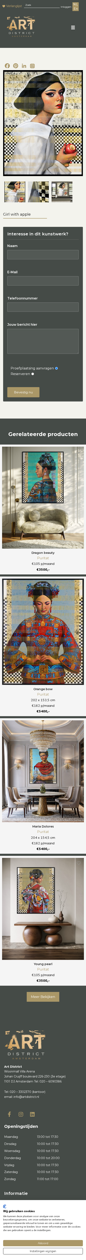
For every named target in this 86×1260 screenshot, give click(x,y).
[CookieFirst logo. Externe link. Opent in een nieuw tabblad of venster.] (4, 1206)
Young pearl (43, 964)
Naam (12, 246)
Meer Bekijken (43, 997)
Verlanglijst (14, 6)
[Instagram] (32, 66)
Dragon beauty (43, 553)
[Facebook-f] (9, 1114)
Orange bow (43, 689)
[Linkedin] (32, 1114)
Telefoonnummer (22, 298)
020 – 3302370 (20, 1092)
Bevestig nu (23, 392)
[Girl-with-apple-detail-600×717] (38, 191)
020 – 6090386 (50, 1081)
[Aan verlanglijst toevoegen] (78, 451)
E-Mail (12, 272)
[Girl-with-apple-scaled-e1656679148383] (62, 191)
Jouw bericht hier (22, 325)
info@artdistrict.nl (26, 1097)
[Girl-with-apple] (43, 123)
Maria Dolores (43, 826)
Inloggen (66, 6)
